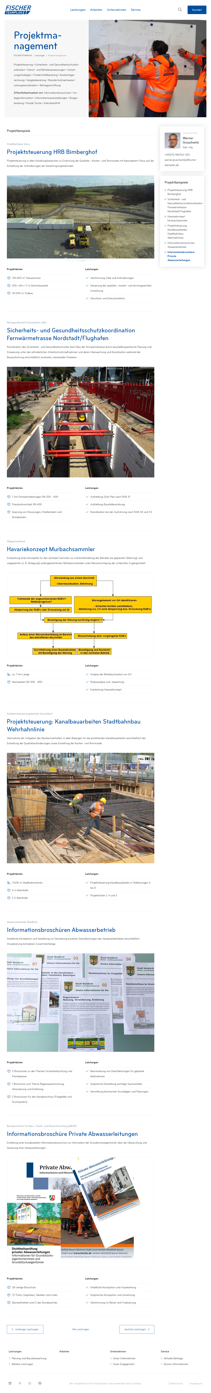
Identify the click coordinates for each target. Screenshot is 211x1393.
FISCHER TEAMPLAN (23, 55)
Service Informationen (176, 1364)
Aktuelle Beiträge (173, 1358)
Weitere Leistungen (22, 1364)
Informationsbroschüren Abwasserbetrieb (181, 245)
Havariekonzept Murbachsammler (177, 218)
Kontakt (197, 10)
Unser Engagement (123, 1364)
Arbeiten (96, 10)
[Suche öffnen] (180, 10)
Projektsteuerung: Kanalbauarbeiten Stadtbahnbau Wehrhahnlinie (177, 231)
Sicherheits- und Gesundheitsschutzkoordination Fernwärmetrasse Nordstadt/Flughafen (184, 205)
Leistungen (40, 55)
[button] (10, 1383)
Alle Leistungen (80, 1329)
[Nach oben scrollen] (203, 1381)
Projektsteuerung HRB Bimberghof (180, 192)
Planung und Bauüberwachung (29, 1358)
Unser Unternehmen (124, 1358)
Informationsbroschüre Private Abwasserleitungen (181, 256)
